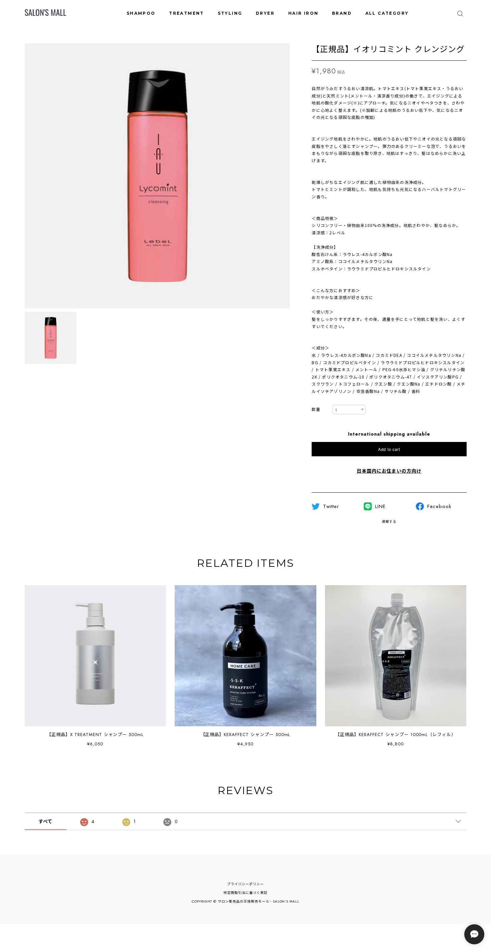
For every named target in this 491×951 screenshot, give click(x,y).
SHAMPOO (141, 13)
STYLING (230, 13)
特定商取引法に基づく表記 (245, 892)
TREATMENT (186, 13)
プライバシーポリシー (245, 884)
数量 (316, 410)
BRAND (342, 13)
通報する (389, 521)
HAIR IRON (303, 13)
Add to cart (389, 449)
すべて (45, 821)
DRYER (265, 13)
